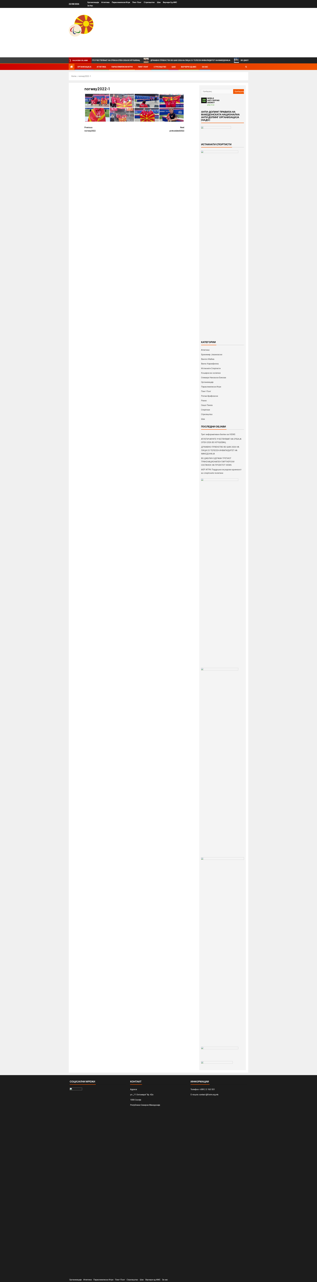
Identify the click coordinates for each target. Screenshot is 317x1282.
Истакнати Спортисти (211, 368)
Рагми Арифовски (209, 396)
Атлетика (105, 2)
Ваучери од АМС (170, 2)
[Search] (246, 66)
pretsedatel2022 (177, 129)
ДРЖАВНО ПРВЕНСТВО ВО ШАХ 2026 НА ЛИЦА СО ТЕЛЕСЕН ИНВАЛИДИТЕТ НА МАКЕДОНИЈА (154, 60)
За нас (90, 6)
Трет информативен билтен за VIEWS (218, 434)
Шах (159, 2)
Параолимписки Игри (121, 2)
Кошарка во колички (211, 373)
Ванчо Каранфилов (210, 364)
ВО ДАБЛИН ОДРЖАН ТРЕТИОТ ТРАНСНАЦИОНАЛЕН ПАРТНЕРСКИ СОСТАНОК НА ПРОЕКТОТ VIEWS (247, 60)
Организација (93, 2)
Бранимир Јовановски (211, 354)
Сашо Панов (207, 405)
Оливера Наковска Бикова (213, 377)
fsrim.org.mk (86, 41)
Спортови (205, 410)
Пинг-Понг (136, 2)
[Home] (71, 67)
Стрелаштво (149, 2)
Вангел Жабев (207, 359)
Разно (204, 400)
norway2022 (90, 129)
